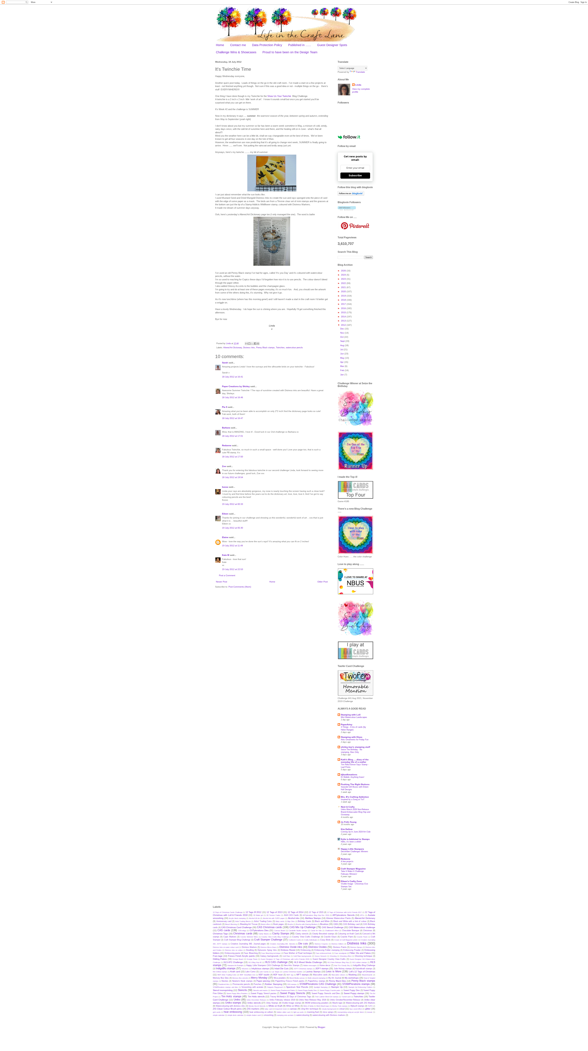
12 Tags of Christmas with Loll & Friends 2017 (344, 912)
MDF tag (289, 975)
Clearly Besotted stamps (323, 934)
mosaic (369, 1012)
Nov (342, 333)
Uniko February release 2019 (282, 1000)
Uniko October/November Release (345, 1000)
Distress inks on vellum (234, 950)
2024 (344, 275)
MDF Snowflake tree (247, 975)
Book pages (278, 924)
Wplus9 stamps (357, 1006)
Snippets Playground (275, 987)
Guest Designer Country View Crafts (329, 959)
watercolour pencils (294, 348)
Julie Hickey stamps (343, 969)
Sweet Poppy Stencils (292, 993)
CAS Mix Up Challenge (302, 927)
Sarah (225, 362)
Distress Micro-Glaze (268, 947)
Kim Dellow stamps (220, 972)
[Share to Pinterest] (258, 343)
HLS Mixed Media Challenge (308, 962)
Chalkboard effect (331, 930)
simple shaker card (253, 1015)
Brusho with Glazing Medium (306, 924)
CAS (336, 924)
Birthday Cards (304, 921)
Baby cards (280, 921)
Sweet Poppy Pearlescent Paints (283, 990)
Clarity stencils (302, 934)
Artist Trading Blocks (243, 921)
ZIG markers (253, 1009)
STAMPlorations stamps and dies (225, 987)
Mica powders (280, 978)
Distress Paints (340, 947)
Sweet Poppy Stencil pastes (263, 993)
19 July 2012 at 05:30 (232, 528)
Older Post (322, 581)
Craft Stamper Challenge (268, 939)
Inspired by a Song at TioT (352, 799)
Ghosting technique (363, 956)
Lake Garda (263, 972)
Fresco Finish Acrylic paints (241, 956)
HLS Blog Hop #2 (255, 962)
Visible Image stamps (291, 1003)
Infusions (245, 969)
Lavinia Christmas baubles (292, 972)
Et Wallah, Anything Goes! (352, 777)
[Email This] (246, 343)
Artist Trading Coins (263, 921)
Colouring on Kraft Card (348, 934)
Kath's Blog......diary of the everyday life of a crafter (355, 760)
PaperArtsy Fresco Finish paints (289, 981)
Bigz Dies (291, 921)
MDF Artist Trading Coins (227, 975)
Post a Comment (227, 575)
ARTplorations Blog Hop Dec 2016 (316, 915)
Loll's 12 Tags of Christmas (362, 971)
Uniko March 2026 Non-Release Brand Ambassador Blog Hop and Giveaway (355, 812)
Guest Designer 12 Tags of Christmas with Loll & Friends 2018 (285, 959)
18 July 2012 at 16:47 (232, 418)
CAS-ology (242, 930)
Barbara (226, 427)
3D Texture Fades (273, 915)
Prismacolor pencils (241, 984)
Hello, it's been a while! (351, 842)
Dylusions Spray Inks (267, 950)
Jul (342, 349)
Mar (342, 366)
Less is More (333, 971)
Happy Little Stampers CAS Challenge (263, 965)
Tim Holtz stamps (231, 996)
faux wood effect (356, 1009)
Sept (342, 341)
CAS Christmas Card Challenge (236, 927)
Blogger (321, 1027)
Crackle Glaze (330, 937)
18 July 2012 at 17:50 (232, 456)
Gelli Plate (286, 956)
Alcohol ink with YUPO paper (274, 918)
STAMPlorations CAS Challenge (318, 984)
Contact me (238, 45)
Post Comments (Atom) (239, 587)
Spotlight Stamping (321, 987)
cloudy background (329, 1009)
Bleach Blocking (231, 924)
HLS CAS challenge (276, 962)
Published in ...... (299, 45)
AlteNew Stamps (313, 918)
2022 (344, 283)
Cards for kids (316, 930)
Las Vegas (275, 972)
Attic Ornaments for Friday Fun (354, 739)
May (342, 358)
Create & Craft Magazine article (346, 940)
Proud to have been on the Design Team (289, 52)
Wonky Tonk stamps (339, 1006)
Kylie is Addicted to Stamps (355, 839)
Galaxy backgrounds (269, 956)
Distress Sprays (356, 947)
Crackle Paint (347, 937)
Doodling (250, 950)
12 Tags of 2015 (316, 912)
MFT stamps (302, 974)
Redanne (226, 445)
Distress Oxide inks (290, 947)
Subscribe (355, 175)
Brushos (324, 924)
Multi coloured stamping (316, 978)
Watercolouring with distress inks (230, 1006)
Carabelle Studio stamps (298, 930)
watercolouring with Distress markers (329, 1015)
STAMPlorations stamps (356, 984)
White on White (293, 1006)
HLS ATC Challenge (233, 962)
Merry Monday (259, 977)
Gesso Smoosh (320, 956)
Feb (342, 370)
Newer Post (221, 581)
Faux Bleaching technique (271, 953)
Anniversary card (224, 921)
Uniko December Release (256, 1000)
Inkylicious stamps (260, 968)
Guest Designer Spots (332, 45)
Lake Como (250, 972)
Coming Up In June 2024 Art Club (355, 832)
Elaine (225, 537)
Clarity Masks (263, 934)
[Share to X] (252, 343)
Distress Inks (249, 348)
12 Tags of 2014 (296, 912)
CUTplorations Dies (259, 930)
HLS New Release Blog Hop (338, 962)
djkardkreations (349, 774)
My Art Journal (334, 978)
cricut (342, 1009)
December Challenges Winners (354, 851)
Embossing (306, 950)
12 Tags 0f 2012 (254, 912)
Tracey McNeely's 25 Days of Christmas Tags (290, 997)
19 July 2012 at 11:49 (232, 545)
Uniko (237, 999)
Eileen (225, 513)
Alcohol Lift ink (254, 918)
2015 (344, 312)
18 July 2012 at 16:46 (232, 397)
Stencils (242, 990)
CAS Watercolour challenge (362, 927)
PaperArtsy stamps (316, 981)
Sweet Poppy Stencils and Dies (326, 993)
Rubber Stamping (273, 984)
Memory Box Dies (221, 978)
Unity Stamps (272, 1003)
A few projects (347, 861)
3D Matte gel (258, 915)
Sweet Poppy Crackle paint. (330, 990)
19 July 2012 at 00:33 (232, 504)
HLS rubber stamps (359, 962)
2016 (344, 308)
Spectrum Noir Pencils (297, 987)
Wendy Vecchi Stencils (257, 1006)
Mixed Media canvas (297, 978)
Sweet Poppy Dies (351, 990)
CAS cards (223, 930)
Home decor (325, 965)
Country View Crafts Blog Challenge (275, 937)
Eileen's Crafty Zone (351, 881)
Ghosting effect (345, 956)
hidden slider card (283, 1012)
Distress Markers (249, 947)
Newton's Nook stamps (242, 981)
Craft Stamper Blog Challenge (237, 940)
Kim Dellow (346, 829)
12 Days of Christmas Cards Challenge (227, 912)
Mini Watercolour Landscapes (354, 717)
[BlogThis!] (249, 343)
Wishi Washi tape (322, 1006)
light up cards (299, 1012)
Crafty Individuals (310, 940)
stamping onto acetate (285, 1015)
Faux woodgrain (340, 953)
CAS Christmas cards (269, 927)
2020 (344, 291)
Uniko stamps (233, 1002)
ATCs (362, 915)
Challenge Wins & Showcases (236, 52)
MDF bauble (264, 975)
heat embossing (233, 1011)
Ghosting (333, 956)
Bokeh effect (265, 924)
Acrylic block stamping (237, 918)
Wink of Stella (308, 1006)
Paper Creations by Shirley (236, 386)
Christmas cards (242, 933)
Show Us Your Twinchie (279, 96)
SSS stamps (291, 984)
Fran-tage (217, 956)
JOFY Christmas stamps (303, 969)
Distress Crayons (321, 944)
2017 (344, 304)
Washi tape (337, 1003)
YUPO (370, 1006)
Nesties (225, 981)
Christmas (367, 930)
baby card (268, 1009)
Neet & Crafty (348, 807)
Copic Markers (229, 937)
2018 (344, 300)
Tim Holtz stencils (256, 996)
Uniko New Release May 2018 (312, 1000)
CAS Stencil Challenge (332, 927)
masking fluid (313, 1012)
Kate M (225, 555)
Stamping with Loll (350, 714)
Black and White (322, 921)
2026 (344, 270)
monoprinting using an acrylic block (350, 1012)
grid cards (217, 1012)
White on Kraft (275, 1006)
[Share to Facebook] (255, 343)
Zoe (224, 466)
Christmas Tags (220, 933)
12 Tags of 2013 (275, 912)
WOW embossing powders (317, 1003)
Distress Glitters (337, 944)
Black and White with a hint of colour (349, 921)
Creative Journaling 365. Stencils (282, 944)
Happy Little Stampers (352, 849)
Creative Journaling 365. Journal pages (248, 944)
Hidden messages (310, 965)
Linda (358, 85)
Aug (342, 345)
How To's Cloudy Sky (342, 965)
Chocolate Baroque (350, 930)
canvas (293, 1009)
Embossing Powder (352, 950)
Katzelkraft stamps (363, 969)
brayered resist (281, 1009)
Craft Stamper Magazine (353, 868)
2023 (344, 279)
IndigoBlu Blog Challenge (364, 965)
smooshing (268, 1015)
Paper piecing (263, 981)
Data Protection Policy (267, 45)
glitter (368, 1009)
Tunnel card (346, 997)
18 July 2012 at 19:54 (232, 477)
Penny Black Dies (337, 981)
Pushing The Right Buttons (355, 784)
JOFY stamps (321, 968)
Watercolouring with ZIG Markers (360, 1003)
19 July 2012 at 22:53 (232, 569)
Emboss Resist (288, 950)
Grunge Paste (252, 959)
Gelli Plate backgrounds (302, 956)
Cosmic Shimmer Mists (249, 937)
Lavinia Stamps (313, 971)
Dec (342, 328)
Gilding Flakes (220, 959)
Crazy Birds (325, 940)
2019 (344, 296)
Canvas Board (279, 930)
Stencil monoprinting (223, 990)
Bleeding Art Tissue (248, 924)
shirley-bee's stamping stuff (355, 747)
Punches (257, 984)
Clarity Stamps (280, 933)
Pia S (224, 407)
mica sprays (328, 1012)
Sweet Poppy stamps (354, 993)
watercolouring (302, 1015)
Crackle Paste (362, 937)
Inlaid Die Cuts (281, 968)
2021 (344, 287)
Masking (353, 974)
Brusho (290, 924)
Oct (342, 337)
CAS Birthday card (351, 924)
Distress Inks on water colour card (226, 947)
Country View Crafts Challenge (306, 937)
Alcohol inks (294, 918)
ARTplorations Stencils (343, 915)
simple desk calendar (235, 1015)
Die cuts (303, 943)
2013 (344, 320)
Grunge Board (237, 959)
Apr (342, 362)
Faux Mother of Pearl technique (298, 953)
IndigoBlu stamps (226, 968)
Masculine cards (320, 975)
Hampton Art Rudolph (235, 965)
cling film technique (309, 1009)
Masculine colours (338, 975)
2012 (344, 325)
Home (220, 45)
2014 (344, 316)
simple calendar (218, 1015)
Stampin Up (337, 987)
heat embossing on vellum (261, 1012)
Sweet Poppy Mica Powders (237, 993)
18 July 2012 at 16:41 (232, 376)
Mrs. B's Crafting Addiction (355, 797)
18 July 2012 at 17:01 (232, 436)
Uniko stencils (254, 1003)
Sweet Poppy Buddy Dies (307, 990)
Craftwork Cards (294, 940)
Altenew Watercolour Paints (338, 918)
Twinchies (280, 348)
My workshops (352, 978)
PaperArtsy (346, 724)
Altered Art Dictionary (232, 348)
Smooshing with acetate (252, 987)
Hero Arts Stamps (292, 965)
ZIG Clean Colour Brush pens (227, 1009)
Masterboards (367, 975)
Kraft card (235, 971)
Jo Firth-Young (348, 822)
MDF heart (278, 975)
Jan (342, 374)
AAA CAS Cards (291, 915)
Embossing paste (232, 953)
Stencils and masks (260, 990)
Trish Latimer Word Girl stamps (326, 997)
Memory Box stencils (240, 978)
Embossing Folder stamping (326, 950)
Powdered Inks (223, 984)
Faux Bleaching (251, 953)
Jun (342, 353)
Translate (360, 72)
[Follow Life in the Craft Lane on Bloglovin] (351, 195)
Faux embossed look (323, 953)
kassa (225, 487)
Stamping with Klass (351, 737)
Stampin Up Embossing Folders (360, 987)
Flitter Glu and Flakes (360, 953)
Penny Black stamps (265, 348)
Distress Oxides (317, 947)
